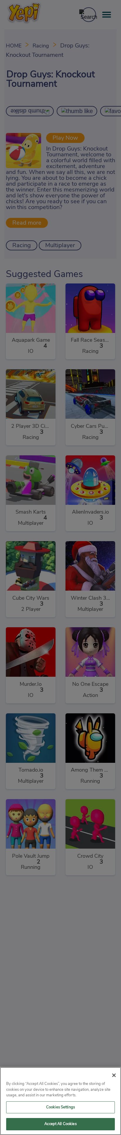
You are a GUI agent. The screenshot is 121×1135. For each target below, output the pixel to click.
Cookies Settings (60, 1107)
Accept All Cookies (60, 1124)
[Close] (113, 1075)
